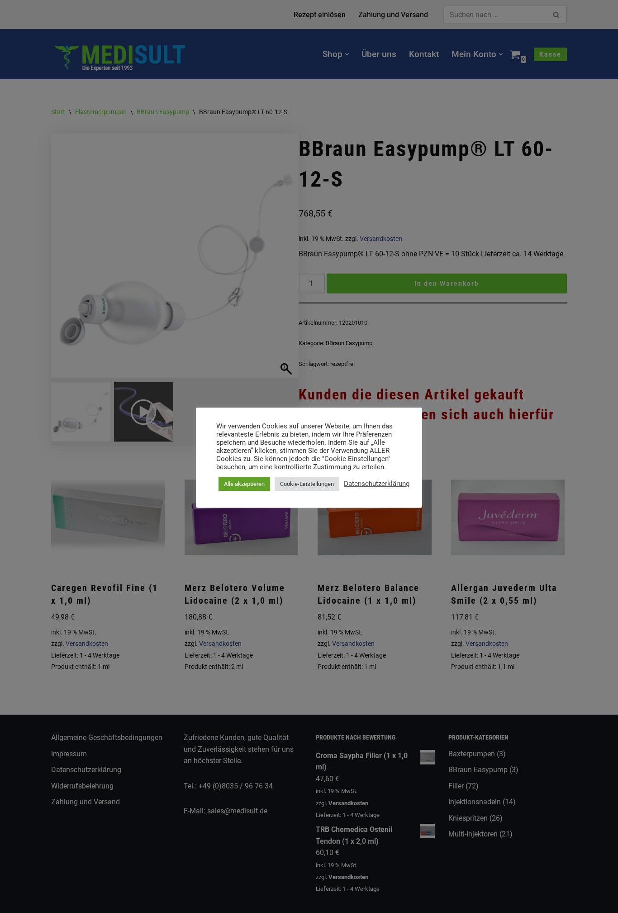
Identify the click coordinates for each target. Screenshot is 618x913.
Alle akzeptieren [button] (244, 484)
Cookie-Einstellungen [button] (307, 484)
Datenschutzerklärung (376, 484)
